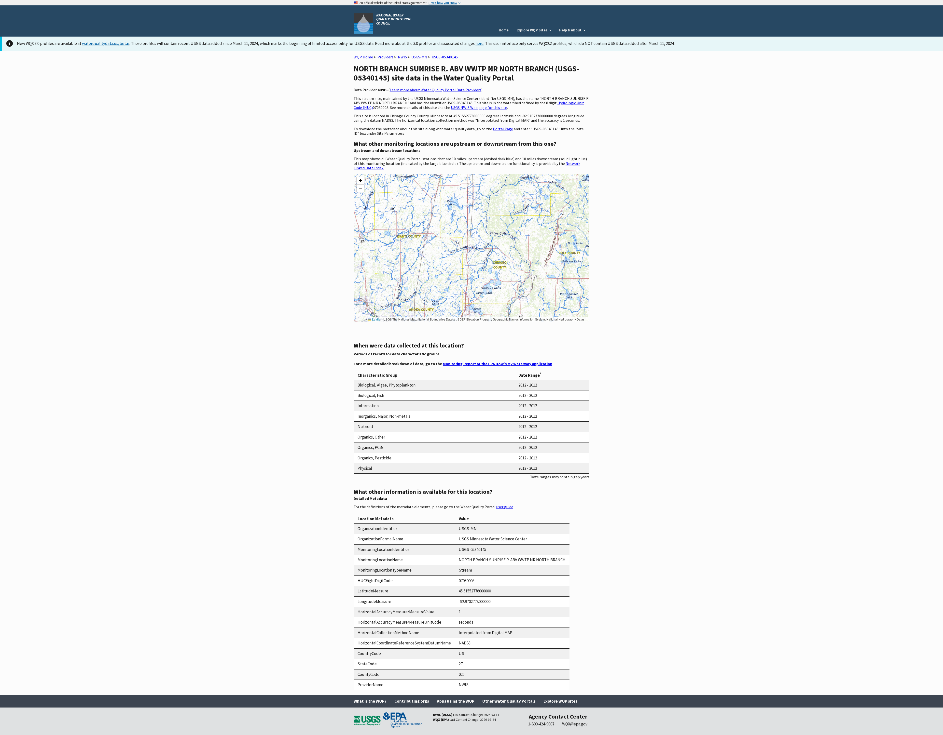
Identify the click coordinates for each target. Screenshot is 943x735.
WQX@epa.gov (574, 724)
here (479, 43)
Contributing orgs (411, 701)
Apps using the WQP (455, 701)
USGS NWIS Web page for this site (479, 107)
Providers (385, 56)
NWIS (402, 56)
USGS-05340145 (445, 56)
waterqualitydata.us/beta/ (105, 43)
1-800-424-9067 (541, 724)
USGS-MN (419, 56)
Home (504, 30)
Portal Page (503, 128)
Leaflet (376, 319)
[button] (360, 181)
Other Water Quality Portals (509, 701)
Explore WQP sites (560, 701)
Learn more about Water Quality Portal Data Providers (435, 89)
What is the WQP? (370, 701)
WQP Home (363, 56)
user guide (504, 506)
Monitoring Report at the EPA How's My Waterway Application (497, 363)
